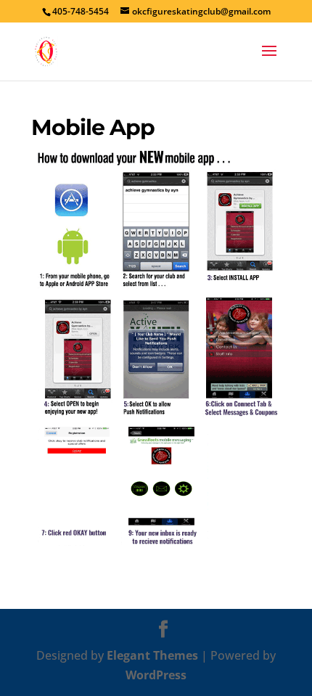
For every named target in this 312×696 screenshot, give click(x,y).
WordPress (156, 675)
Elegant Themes (152, 655)
